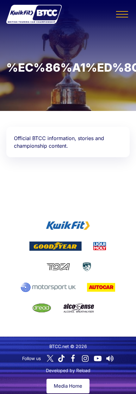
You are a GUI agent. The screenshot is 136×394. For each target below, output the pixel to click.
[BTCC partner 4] (58, 267)
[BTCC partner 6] (48, 287)
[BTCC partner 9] (79, 308)
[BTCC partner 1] (68, 225)
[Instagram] (85, 358)
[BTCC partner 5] (87, 267)
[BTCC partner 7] (101, 287)
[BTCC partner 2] (55, 246)
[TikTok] (61, 358)
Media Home (68, 386)
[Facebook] (73, 358)
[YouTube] (98, 358)
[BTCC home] (34, 14)
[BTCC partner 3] (100, 246)
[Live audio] (110, 358)
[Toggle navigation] (122, 14)
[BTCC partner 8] (42, 308)
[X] (50, 358)
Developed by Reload (68, 370)
